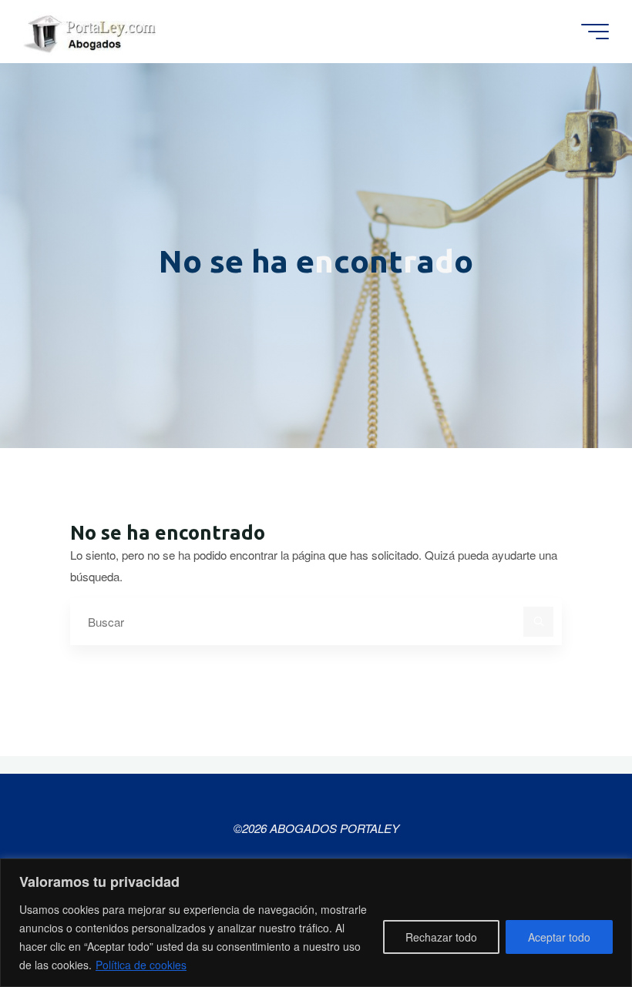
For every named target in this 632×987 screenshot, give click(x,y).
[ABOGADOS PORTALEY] (92, 31)
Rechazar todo (441, 937)
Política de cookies (141, 964)
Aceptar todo (559, 937)
